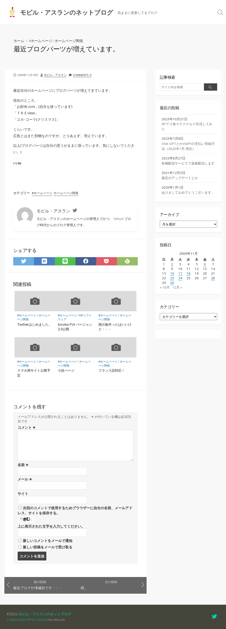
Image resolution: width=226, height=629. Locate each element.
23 (172, 278)
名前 (23, 464)
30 (172, 282)
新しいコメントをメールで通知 (47, 540)
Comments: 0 (82, 75)
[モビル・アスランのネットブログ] (12, 12)
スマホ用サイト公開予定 (33, 372)
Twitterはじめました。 (34, 324)
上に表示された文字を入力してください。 (51, 526)
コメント (27, 427)
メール (25, 479)
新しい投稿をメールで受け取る (47, 547)
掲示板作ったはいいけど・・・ (115, 326)
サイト (23, 493)
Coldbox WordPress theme (27, 619)
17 (180, 273)
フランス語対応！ (111, 370)
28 (213, 278)
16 (172, 273)
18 (188, 273)
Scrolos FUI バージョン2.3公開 (75, 326)
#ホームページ (40, 40)
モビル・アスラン (55, 75)
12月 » (177, 287)
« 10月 (165, 287)
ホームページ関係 (69, 40)
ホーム (19, 40)
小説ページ (66, 370)
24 (180, 278)
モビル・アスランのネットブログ (44, 614)
